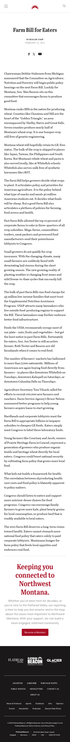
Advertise (18, 683)
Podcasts (37, 709)
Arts (50, 704)
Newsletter (23, 709)
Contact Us (53, 689)
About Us (35, 695)
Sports (28, 704)
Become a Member (35, 632)
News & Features (14, 704)
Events (12, 709)
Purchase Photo (49, 683)
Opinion (59, 704)
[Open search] (64, 6)
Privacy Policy (49, 726)
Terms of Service (34, 726)
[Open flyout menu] (6, 6)
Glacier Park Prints (53, 709)
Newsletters (36, 689)
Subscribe (32, 683)
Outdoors (40, 704)
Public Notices (18, 689)
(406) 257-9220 (54, 735)
